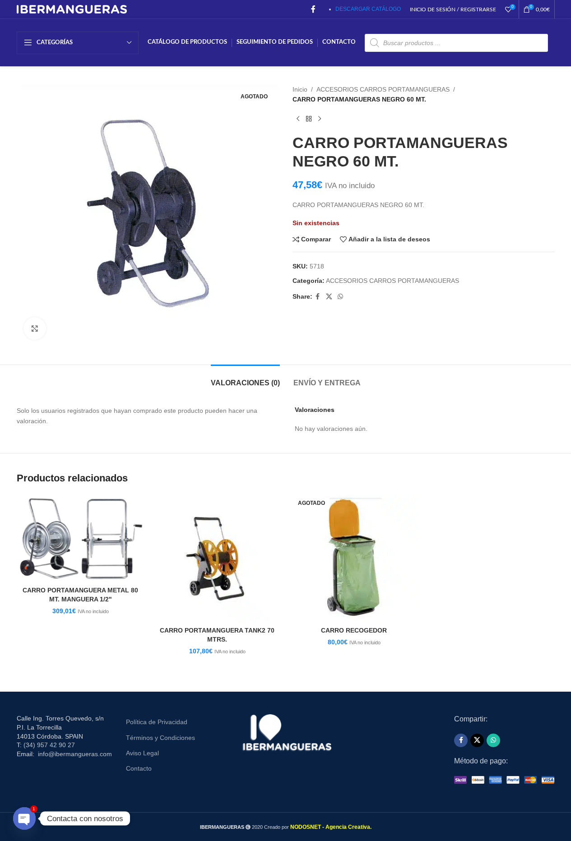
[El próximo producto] (319, 119)
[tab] (245, 378)
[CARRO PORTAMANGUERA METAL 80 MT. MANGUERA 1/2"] (80, 538)
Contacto (139, 768)
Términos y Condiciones (160, 737)
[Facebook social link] (313, 9)
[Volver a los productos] (308, 119)
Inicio (299, 89)
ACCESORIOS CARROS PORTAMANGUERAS (383, 89)
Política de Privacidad (156, 721)
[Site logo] (72, 8)
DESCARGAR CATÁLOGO (368, 9)
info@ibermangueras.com (75, 754)
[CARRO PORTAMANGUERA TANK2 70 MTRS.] (217, 558)
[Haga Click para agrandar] (34, 328)
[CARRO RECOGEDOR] (354, 558)
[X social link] (329, 297)
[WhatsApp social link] (340, 297)
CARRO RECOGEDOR (354, 630)
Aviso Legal (142, 753)
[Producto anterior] (297, 119)
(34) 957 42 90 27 (49, 745)
